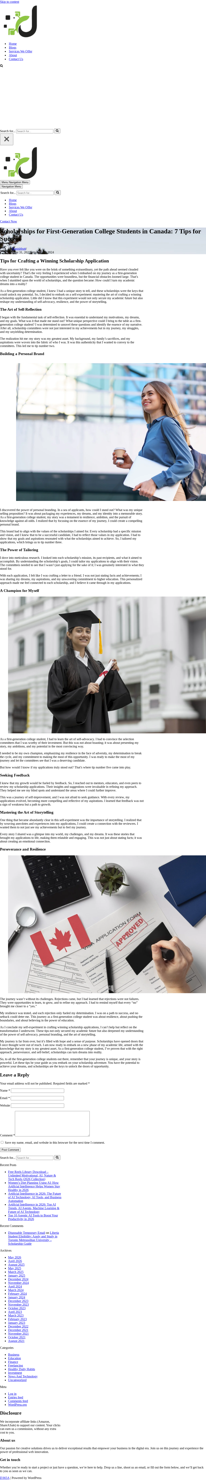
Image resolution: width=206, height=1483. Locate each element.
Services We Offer (20, 51)
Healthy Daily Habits (21, 1369)
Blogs (12, 47)
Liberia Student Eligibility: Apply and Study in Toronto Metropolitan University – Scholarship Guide (33, 1238)
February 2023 (17, 1319)
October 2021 (17, 1337)
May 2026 (14, 1257)
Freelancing (15, 1365)
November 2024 (18, 1282)
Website (5, 1105)
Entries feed (15, 1397)
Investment (15, 1372)
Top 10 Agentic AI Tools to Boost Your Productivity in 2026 (33, 1217)
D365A (4, 1478)
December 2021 (18, 1330)
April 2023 (15, 1312)
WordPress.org (17, 1404)
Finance (13, 1362)
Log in (12, 1393)
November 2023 (18, 1304)
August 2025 (16, 1264)
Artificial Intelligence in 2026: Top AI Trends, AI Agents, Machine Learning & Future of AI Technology (33, 1208)
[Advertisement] (103, 98)
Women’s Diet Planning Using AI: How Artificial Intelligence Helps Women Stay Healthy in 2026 (34, 1186)
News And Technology (23, 1376)
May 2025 (14, 1268)
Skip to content (9, 1)
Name (5, 1090)
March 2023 (16, 1315)
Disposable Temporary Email (26, 1232)
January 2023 (16, 1322)
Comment (7, 1135)
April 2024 (15, 1286)
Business (13, 1354)
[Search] (1, 66)
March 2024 (16, 1290)
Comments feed (18, 1401)
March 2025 (16, 1272)
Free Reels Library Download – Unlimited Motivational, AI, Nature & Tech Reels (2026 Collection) (32, 1175)
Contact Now (8, 221)
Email (5, 1098)
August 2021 (16, 1341)
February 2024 (17, 1293)
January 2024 (16, 1297)
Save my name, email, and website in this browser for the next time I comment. (55, 1142)
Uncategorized (17, 1380)
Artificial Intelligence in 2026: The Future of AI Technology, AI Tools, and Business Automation (34, 1197)
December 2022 (18, 1326)
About (13, 55)
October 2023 (17, 1308)
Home (13, 43)
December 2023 (18, 1301)
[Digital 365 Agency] (20, 36)
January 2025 (16, 1275)
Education (14, 1358)
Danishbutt (19, 248)
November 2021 (18, 1333)
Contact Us (16, 59)
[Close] (6, 139)
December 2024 (18, 1279)
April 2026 (15, 1261)
